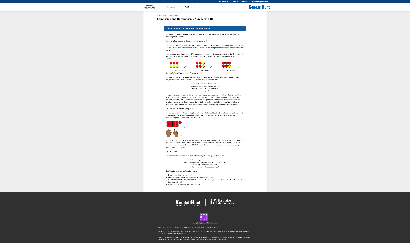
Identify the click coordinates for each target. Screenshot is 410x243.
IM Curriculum (223, 1)
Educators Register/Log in (260, 1)
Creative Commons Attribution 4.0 (202, 227)
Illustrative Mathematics (170, 227)
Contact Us (244, 1)
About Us (235, 1)
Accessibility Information (209, 223)
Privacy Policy (197, 223)
